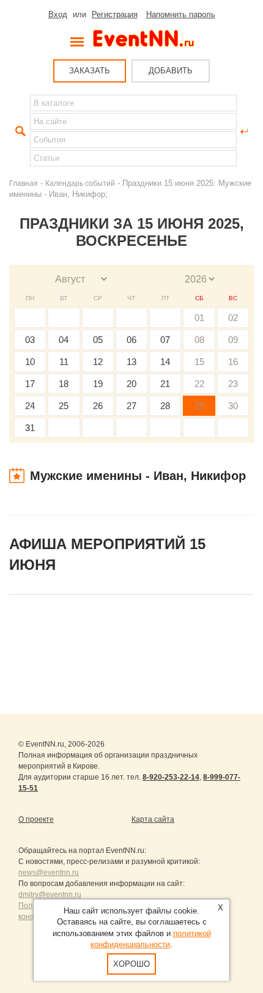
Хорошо (131, 964)
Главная (23, 183)
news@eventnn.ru (48, 872)
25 (64, 406)
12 (98, 361)
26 (98, 406)
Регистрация (115, 14)
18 (64, 383)
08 (199, 339)
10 (30, 361)
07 (165, 339)
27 (131, 406)
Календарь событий (80, 183)
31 (30, 428)
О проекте (36, 819)
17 (30, 383)
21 (165, 383)
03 (30, 339)
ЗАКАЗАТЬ (89, 70)
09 (233, 339)
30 (233, 406)
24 (30, 406)
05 (98, 339)
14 (165, 361)
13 (131, 361)
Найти (19, 131)
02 (233, 317)
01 (199, 317)
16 (233, 361)
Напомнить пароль (180, 14)
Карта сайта (153, 819)
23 (233, 383)
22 (199, 383)
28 (165, 406)
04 (64, 339)
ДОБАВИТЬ (171, 70)
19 (98, 383)
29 (199, 406)
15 (199, 361)
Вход (57, 14)
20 (131, 383)
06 (131, 339)
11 (64, 361)
